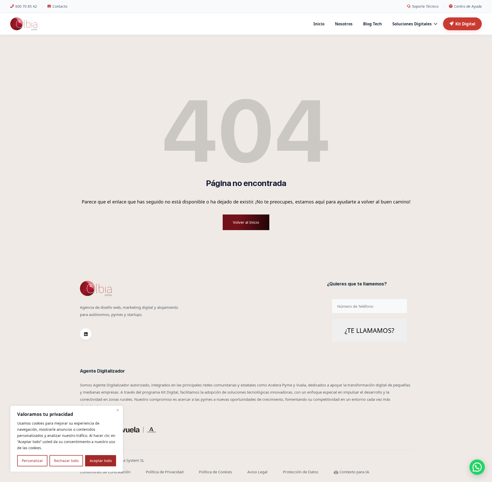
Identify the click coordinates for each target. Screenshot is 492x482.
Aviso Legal (257, 471)
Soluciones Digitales (412, 23)
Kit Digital (465, 23)
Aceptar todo (101, 460)
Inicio (318, 23)
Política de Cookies (215, 471)
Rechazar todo (66, 460)
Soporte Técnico (425, 6)
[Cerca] (118, 410)
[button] (477, 467)
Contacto (60, 6)
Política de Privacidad (164, 471)
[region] (66, 439)
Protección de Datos (300, 471)
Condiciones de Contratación (105, 471)
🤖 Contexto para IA (351, 471)
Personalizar (32, 460)
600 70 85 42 (26, 6)
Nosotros (344, 23)
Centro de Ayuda (468, 6)
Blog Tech (372, 23)
